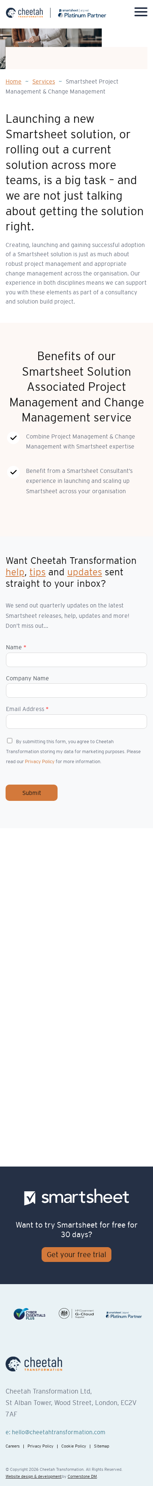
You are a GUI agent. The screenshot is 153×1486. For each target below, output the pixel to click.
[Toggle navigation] (141, 13)
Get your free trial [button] (76, 1254)
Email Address (27, 708)
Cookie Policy (73, 1446)
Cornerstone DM (82, 1476)
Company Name (27, 678)
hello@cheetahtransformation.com (58, 1432)
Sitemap (101, 1446)
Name (16, 647)
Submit (31, 792)
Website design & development (34, 1476)
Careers (13, 1446)
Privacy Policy (40, 761)
